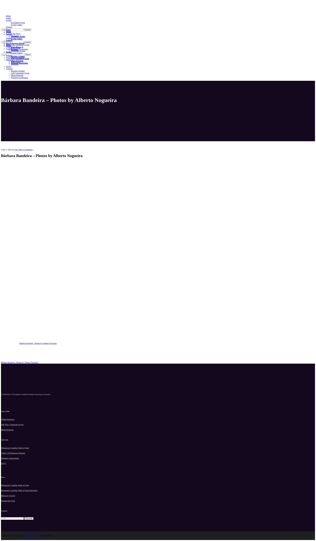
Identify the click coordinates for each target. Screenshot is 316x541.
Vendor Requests (7, 419)
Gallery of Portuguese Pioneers (13, 453)
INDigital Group (31, 536)
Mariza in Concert (8, 496)
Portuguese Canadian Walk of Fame (15, 448)
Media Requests (7, 430)
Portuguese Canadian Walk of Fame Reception (19, 490)
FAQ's (3, 463)
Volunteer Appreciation (10, 458)
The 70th (18, 150)
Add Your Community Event (12, 425)
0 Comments (27, 150)
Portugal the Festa (8, 501)
